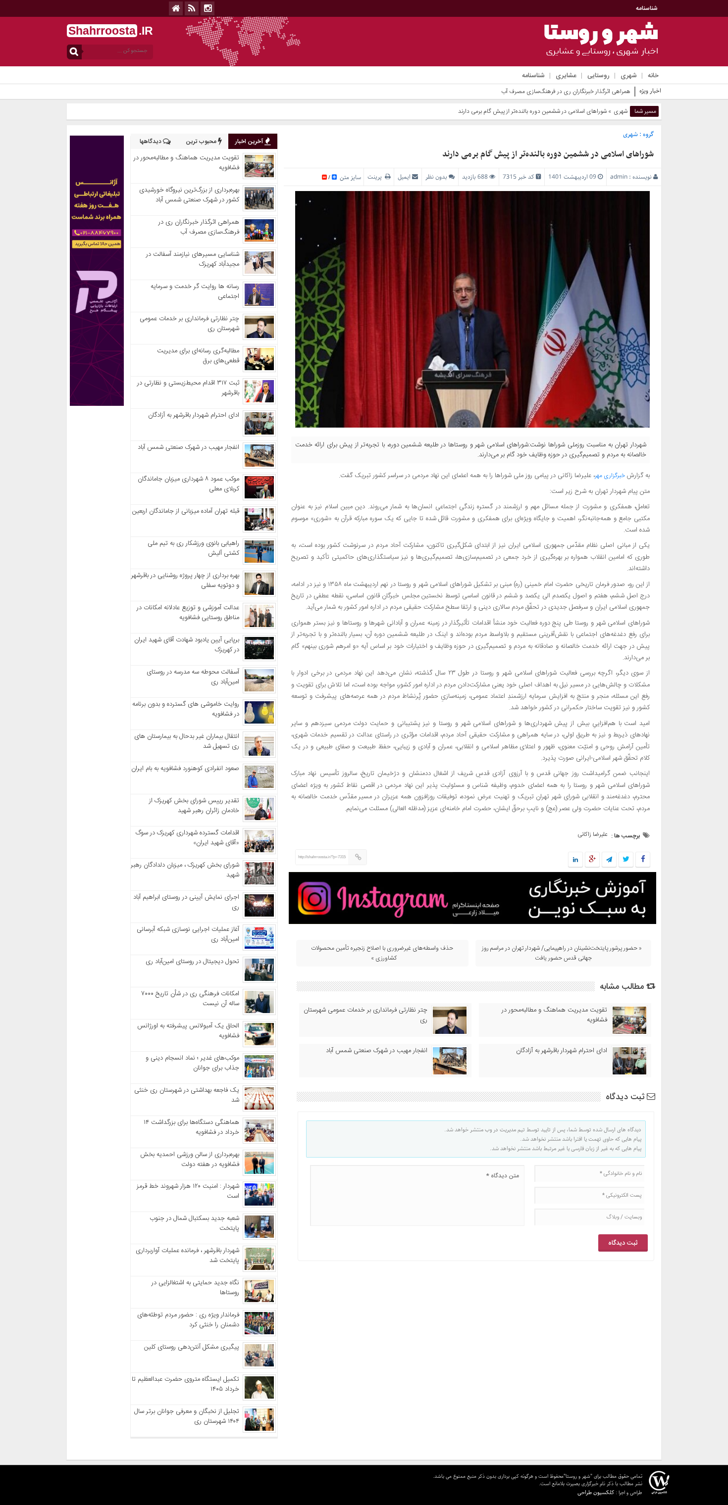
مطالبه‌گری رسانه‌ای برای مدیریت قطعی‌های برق (198, 355)
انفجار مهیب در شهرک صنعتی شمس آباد (376, 1051)
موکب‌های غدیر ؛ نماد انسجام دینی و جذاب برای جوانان (192, 1063)
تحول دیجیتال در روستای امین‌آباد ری (192, 961)
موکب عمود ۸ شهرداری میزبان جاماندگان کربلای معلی (188, 484)
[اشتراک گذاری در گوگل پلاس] (592, 860)
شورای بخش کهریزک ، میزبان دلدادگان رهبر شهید (185, 870)
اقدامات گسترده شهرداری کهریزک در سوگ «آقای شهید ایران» (187, 837)
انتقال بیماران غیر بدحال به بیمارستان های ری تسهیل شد (186, 741)
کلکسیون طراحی (595, 1492)
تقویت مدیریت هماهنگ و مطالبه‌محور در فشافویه (554, 1015)
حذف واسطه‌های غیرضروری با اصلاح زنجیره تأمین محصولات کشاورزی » (382, 953)
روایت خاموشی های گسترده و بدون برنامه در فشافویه (185, 709)
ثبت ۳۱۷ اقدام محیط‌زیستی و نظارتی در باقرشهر (188, 388)
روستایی (598, 75)
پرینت (376, 177)
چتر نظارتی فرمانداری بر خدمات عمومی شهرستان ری (365, 1015)
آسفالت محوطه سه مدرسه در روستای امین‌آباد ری (193, 677)
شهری (629, 75)
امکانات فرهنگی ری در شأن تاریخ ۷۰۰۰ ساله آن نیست (190, 998)
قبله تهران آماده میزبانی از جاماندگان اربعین (185, 511)
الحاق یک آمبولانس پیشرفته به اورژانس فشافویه (188, 1030)
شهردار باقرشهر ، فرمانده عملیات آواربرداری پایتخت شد (187, 1255)
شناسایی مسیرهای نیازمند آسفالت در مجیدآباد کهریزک (192, 259)
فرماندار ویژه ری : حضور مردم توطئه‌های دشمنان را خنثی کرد (188, 1320)
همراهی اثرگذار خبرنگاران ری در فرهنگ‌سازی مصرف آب (565, 92)
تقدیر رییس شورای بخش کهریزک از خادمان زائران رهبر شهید (194, 805)
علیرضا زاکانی (592, 834)
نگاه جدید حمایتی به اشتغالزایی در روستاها (195, 1287)
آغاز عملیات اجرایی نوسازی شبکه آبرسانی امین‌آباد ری (188, 934)
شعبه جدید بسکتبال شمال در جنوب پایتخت (194, 1223)
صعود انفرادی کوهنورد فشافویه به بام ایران (185, 768)
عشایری (566, 75)
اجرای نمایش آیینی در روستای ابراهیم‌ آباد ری (186, 902)
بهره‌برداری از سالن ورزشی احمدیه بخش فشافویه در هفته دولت (189, 1159)
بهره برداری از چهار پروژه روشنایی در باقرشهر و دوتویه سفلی (185, 580)
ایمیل (404, 177)
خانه (653, 75)
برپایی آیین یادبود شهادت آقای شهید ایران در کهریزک (186, 644)
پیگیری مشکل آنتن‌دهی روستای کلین (191, 1347)
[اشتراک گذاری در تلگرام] (609, 860)
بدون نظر (436, 177)
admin (618, 177)
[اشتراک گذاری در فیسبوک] (642, 860)
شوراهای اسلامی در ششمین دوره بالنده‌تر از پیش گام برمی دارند (548, 154)
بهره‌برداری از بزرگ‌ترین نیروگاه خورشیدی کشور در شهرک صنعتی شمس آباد (189, 195)
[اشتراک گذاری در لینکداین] (575, 860)
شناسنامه (647, 8)
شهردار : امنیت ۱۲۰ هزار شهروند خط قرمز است (188, 1191)
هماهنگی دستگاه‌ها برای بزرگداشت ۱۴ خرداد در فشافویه (191, 1127)
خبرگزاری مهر (610, 476)
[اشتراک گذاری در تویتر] (626, 860)
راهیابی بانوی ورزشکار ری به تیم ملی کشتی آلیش (193, 548)
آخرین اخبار (249, 141)
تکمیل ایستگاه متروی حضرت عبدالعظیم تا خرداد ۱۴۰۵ (185, 1384)
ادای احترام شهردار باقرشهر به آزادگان (561, 1051)
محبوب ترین (202, 141)
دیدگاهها (151, 141)
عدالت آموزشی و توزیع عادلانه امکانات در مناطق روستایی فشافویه (188, 612)
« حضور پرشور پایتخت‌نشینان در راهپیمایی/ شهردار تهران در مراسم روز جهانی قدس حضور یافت (562, 953)
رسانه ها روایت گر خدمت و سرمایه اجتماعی (195, 291)
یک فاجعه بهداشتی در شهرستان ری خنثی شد (186, 1095)
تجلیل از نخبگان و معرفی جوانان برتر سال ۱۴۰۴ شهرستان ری (186, 1416)
